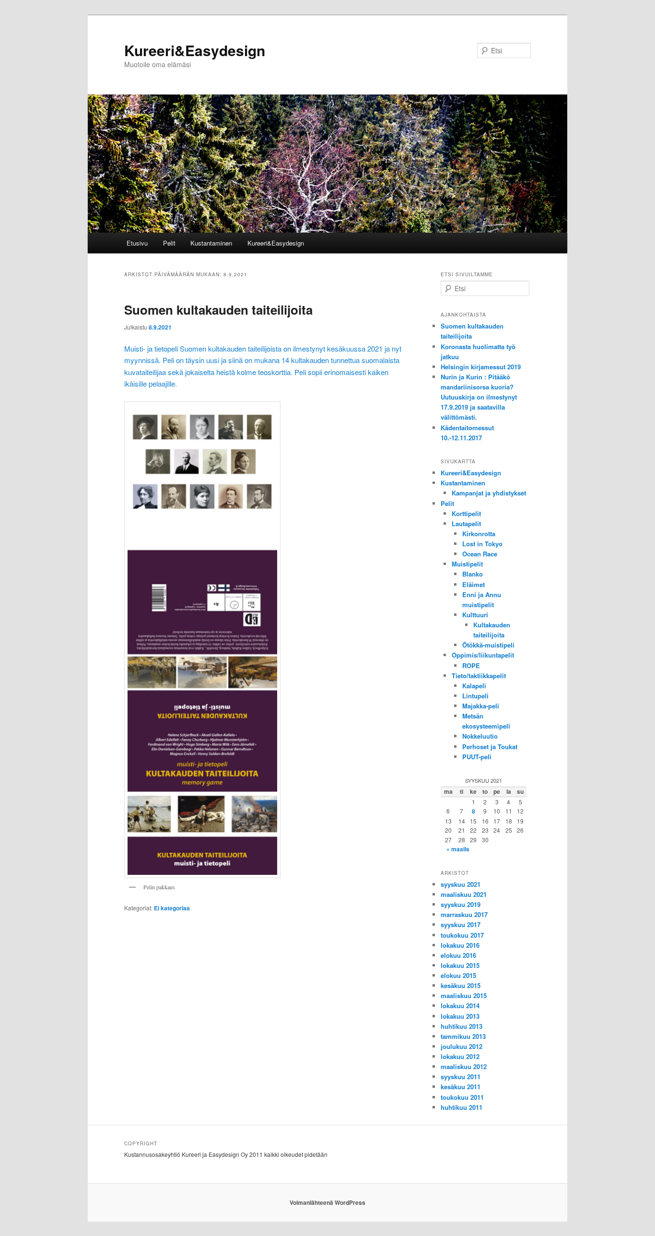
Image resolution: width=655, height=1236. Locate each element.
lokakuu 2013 (460, 1016)
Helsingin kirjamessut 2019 (481, 366)
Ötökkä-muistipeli (488, 644)
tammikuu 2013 (463, 1036)
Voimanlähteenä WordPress (327, 1202)
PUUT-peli (476, 756)
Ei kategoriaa (172, 908)
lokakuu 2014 (460, 1005)
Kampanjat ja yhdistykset (489, 492)
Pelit (169, 242)
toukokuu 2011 (462, 1097)
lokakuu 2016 (460, 945)
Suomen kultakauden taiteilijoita (218, 309)
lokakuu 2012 (460, 1056)
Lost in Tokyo (482, 543)
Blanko (472, 573)
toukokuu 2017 (462, 935)
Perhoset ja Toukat (489, 746)
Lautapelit (466, 523)
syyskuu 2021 (460, 884)
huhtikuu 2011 (461, 1107)
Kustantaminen (211, 242)
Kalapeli (474, 685)
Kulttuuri (475, 614)
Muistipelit (467, 563)
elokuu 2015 (458, 975)
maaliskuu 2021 (464, 894)
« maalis (457, 849)
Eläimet (473, 584)
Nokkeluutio (480, 736)
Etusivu (137, 242)
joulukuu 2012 (461, 1046)
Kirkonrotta (478, 533)
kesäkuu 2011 (460, 1086)
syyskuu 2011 (460, 1076)
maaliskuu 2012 (464, 1066)
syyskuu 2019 (460, 904)
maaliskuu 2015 (464, 995)
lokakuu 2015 (460, 965)
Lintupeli (475, 695)
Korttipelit (466, 513)
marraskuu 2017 (464, 914)
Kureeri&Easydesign (194, 50)
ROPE (471, 665)
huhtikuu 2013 (461, 1026)
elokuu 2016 (458, 955)
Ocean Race (479, 553)
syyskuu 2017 (460, 924)
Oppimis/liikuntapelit (483, 654)
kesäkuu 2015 (460, 985)
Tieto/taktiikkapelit (479, 675)
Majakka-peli (480, 705)
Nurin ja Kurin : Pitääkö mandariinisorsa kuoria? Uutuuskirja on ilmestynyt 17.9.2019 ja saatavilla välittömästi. (479, 397)
